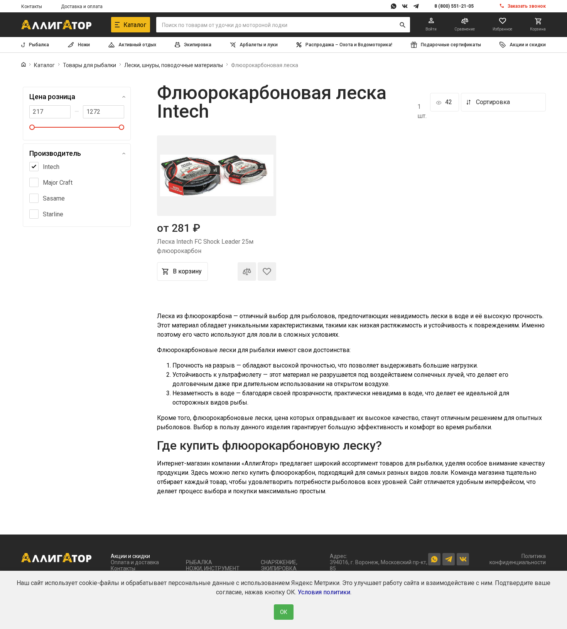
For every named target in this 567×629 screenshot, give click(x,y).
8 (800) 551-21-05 (454, 6)
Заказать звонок (527, 6)
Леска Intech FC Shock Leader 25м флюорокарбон (205, 246)
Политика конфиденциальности (517, 559)
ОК (283, 612)
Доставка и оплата (82, 6)
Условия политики (324, 592)
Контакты (31, 6)
